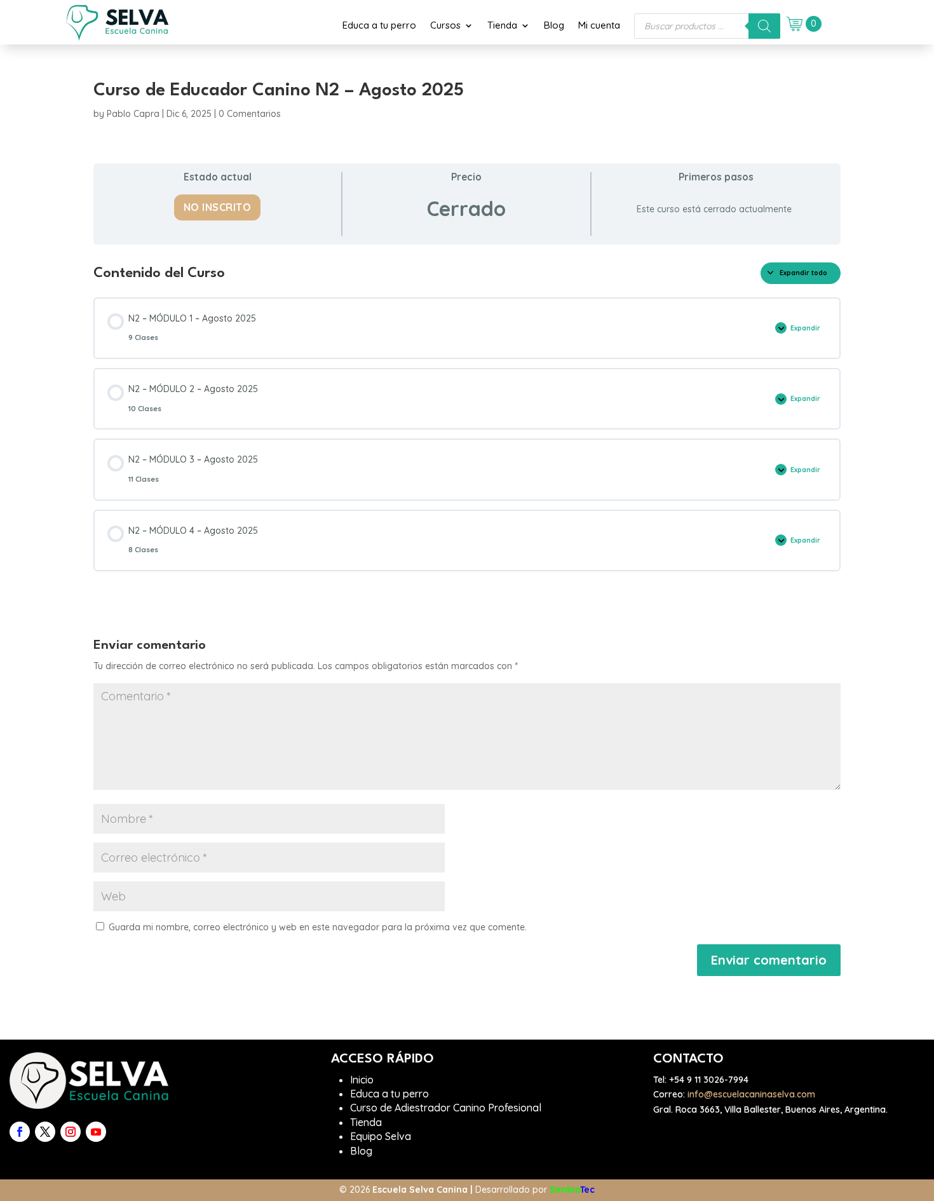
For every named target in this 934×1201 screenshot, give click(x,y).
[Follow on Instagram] (70, 1132)
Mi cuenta (599, 25)
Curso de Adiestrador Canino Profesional (445, 1107)
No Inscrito (218, 207)
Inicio (362, 1079)
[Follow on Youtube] (96, 1132)
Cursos (445, 25)
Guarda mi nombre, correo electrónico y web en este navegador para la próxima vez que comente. (318, 927)
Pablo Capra (133, 113)
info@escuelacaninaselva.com (751, 1094)
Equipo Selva (380, 1136)
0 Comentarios (250, 113)
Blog (554, 25)
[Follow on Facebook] (20, 1132)
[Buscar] (764, 26)
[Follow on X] (45, 1132)
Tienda (502, 25)
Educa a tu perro (379, 25)
